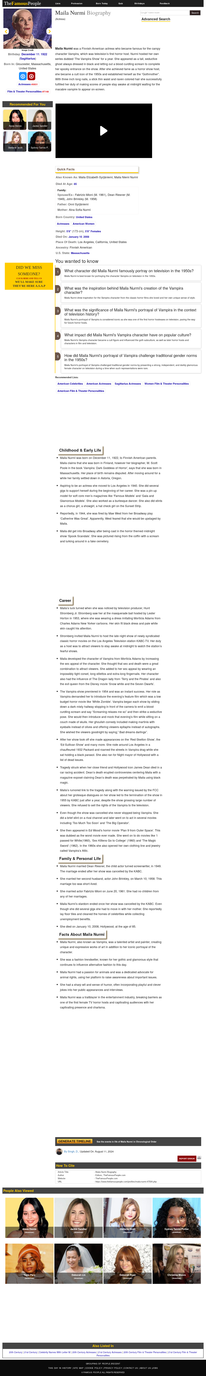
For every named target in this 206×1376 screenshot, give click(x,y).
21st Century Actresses (110, 1352)
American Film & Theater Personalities (80, 391)
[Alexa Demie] (15, 119)
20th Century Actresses (84, 1352)
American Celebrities (70, 383)
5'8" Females (93, 231)
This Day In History (60, 1367)
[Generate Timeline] (75, 1141)
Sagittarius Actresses (128, 383)
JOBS (155, 1367)
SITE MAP (78, 1367)
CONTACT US (131, 1367)
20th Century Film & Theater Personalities (145, 1352)
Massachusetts (80, 253)
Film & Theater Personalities (24, 91)
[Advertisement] (113, 34)
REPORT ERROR (187, 1158)
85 (75, 184)
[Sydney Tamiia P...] (40, 141)
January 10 (75, 237)
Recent (115, 1363)
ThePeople (22, 3)
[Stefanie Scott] (15, 141)
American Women (83, 223)
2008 (86, 237)
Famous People (92, 1372)
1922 (44, 54)
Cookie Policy (94, 1367)
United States (84, 217)
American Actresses (98, 383)
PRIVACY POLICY (113, 1367)
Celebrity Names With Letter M (54, 1352)
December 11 (30, 54)
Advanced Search (155, 18)
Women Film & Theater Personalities (167, 383)
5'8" (68, 231)
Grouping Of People (98, 1363)
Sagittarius (27, 58)
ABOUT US (146, 1367)
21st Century (30, 1352)
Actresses (24, 84)
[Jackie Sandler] (40, 119)
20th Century (15, 1352)
